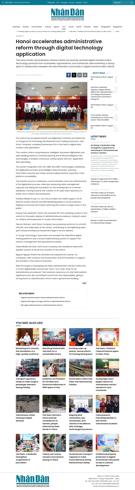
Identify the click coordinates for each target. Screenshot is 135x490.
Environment (37, 27)
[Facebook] (68, 75)
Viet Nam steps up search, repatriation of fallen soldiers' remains (103, 209)
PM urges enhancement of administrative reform (42, 305)
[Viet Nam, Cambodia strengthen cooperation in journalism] (27, 443)
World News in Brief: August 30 (102, 127)
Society (26, 27)
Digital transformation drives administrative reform (43, 297)
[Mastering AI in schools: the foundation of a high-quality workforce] (27, 337)
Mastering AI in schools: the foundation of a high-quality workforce (27, 351)
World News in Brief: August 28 (102, 78)
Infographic (105, 27)
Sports (56, 27)
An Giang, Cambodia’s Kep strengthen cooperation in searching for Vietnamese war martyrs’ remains (104, 149)
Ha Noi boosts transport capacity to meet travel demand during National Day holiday (80, 458)
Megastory (117, 27)
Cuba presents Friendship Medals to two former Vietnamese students (106, 419)
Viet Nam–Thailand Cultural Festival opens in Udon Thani (107, 351)
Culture (48, 27)
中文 (57, 2)
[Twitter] (74, 75)
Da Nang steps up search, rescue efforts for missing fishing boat (80, 351)
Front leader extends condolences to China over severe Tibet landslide (102, 117)
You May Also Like (29, 323)
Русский (71, 2)
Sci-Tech (64, 27)
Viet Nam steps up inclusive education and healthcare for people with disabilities (103, 195)
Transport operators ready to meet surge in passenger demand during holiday (27, 383)
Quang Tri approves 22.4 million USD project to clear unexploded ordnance (104, 181)
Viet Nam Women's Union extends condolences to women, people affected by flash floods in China (52, 422)
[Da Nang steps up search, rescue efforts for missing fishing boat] (81, 337)
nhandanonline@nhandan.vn (108, 486)
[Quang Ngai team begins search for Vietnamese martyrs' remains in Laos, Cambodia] (107, 368)
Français (64, 2)
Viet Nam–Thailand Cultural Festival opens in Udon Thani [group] (90, 31)
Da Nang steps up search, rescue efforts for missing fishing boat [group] (41, 31)
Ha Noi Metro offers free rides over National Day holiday (80, 381)
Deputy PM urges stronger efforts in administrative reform (45, 301)
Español (79, 2)
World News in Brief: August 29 (102, 106)
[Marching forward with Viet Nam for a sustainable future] (54, 337)
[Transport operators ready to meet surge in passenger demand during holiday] (27, 368)
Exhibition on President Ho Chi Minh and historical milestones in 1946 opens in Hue (54, 383)
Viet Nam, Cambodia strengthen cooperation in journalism (26, 458)
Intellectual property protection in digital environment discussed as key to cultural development (107, 460)
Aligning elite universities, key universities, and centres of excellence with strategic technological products (80, 422)
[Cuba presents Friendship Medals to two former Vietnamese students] (107, 404)
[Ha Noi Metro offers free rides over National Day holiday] (81, 368)
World (78, 27)
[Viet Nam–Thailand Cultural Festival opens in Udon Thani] (107, 337)
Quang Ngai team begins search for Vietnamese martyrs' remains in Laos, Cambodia (106, 384)
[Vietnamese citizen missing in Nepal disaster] (27, 404)
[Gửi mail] (79, 75)
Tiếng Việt (51, 2)
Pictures (87, 27)
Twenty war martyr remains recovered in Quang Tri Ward (53, 457)
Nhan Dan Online (67, 14)
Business (16, 27)
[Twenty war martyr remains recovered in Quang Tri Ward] (54, 443)
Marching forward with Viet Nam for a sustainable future (54, 351)
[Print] (85, 75)
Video (95, 27)
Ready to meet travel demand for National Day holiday (103, 221)
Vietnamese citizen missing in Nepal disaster (25, 418)
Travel (71, 27)
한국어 (85, 2)
